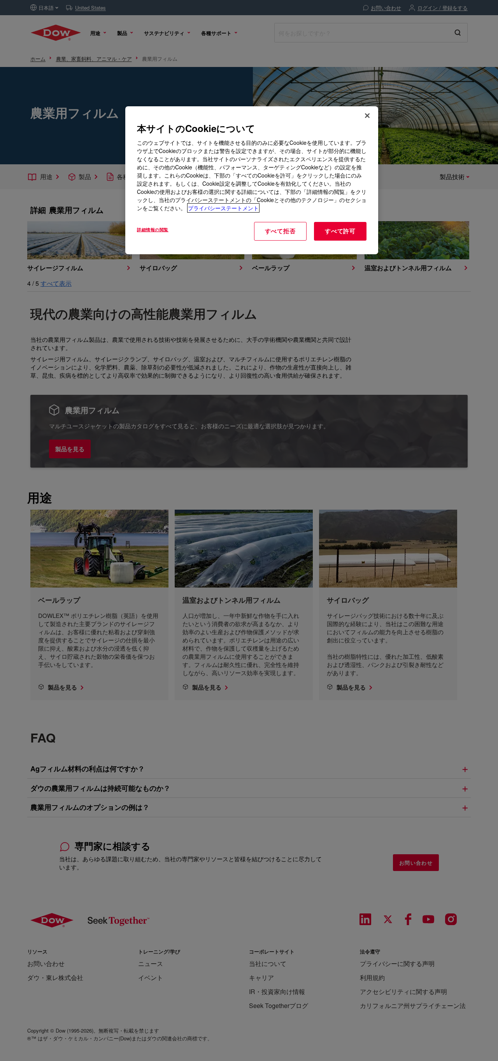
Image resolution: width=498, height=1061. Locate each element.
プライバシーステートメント (223, 208)
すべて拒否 (280, 231)
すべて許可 (340, 231)
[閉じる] (367, 115)
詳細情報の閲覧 (152, 229)
